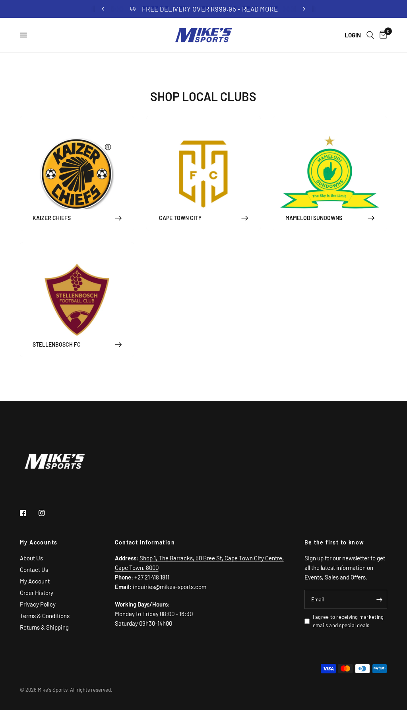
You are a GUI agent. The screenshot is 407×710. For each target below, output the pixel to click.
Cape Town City (180, 218)
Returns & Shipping (44, 627)
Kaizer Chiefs (52, 218)
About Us (31, 558)
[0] (382, 35)
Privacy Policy (38, 604)
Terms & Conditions (45, 615)
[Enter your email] (379, 599)
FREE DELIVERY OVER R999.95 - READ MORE (210, 9)
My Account (35, 581)
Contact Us (34, 569)
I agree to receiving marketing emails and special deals (348, 621)
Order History (36, 592)
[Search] (370, 35)
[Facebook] (28, 513)
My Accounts (38, 542)
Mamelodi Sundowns (313, 218)
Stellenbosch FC (57, 344)
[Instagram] (47, 513)
